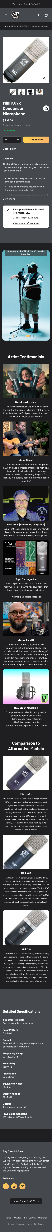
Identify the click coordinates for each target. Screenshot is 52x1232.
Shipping (6, 125)
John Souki (26, 460)
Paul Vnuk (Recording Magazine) (26, 524)
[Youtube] (22, 1186)
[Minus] (6, 140)
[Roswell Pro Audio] (15, 15)
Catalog (17, 1218)
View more (9, 198)
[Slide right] (38, 336)
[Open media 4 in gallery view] (39, 92)
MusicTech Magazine (26, 707)
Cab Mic (26, 948)
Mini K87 (26, 873)
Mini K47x (26, 794)
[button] (38, 15)
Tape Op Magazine (26, 579)
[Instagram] (14, 1186)
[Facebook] (6, 1186)
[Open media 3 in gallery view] (30, 92)
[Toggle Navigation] (6, 15)
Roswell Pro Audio (18, 1224)
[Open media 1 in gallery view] (12, 92)
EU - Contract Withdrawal (35, 1218)
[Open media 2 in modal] (26, 60)
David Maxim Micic (26, 402)
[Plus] (18, 140)
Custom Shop (14, 1170)
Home (5, 26)
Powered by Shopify (35, 1224)
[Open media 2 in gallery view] (21, 92)
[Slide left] (14, 336)
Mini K (13, 26)
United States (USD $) (24, 1201)
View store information (26, 223)
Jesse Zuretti (26, 640)
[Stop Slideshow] (21, 336)
